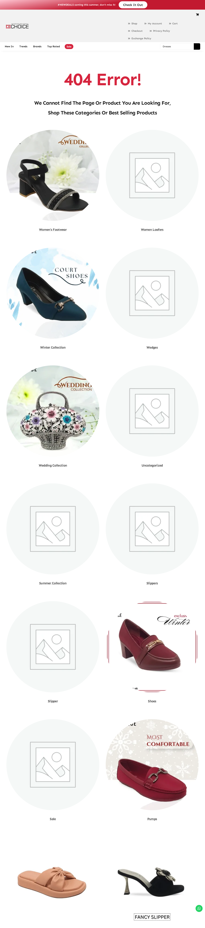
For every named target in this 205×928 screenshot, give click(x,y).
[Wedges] (152, 249)
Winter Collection (53, 347)
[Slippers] (152, 484)
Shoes (152, 701)
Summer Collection (52, 583)
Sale (53, 819)
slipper (53, 701)
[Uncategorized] (152, 366)
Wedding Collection (53, 465)
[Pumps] (152, 720)
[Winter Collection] (52, 249)
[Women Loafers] (152, 131)
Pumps (152, 819)
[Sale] (52, 720)
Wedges (152, 347)
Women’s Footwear (53, 229)
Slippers (152, 583)
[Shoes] (152, 602)
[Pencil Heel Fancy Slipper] (152, 838)
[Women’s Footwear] (52, 131)
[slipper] (52, 602)
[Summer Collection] (52, 484)
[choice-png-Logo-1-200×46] (17, 24)
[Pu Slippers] (52, 838)
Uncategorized (152, 465)
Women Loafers (152, 229)
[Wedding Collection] (52, 366)
